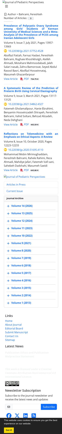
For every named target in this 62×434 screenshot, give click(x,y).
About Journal (13, 324)
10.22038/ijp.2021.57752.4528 (25, 51)
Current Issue (15, 191)
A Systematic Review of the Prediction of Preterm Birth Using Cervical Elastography (31, 89)
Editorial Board (14, 328)
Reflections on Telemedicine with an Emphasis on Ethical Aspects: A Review (31, 135)
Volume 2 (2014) (21, 295)
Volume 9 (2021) (21, 243)
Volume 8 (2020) (21, 250)
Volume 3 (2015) (21, 288)
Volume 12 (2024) (21, 220)
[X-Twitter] (17, 416)
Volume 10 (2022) (21, 235)
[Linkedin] (25, 416)
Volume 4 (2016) (21, 280)
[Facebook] (9, 416)
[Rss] (34, 416)
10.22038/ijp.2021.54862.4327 (25, 104)
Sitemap (10, 340)
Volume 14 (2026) (21, 206)
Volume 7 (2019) (21, 258)
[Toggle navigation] (30, 6)
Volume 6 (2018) (21, 265)
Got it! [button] (9, 430)
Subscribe (49, 407)
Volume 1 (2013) (21, 303)
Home (8, 321)
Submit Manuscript (16, 332)
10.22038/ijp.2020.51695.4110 (25, 150)
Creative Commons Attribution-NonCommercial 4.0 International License (30, 372)
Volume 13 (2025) (21, 213)
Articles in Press (16, 184)
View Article (11, 79)
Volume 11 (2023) (21, 228)
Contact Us (11, 336)
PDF (30, 79)
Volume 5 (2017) (21, 273)
